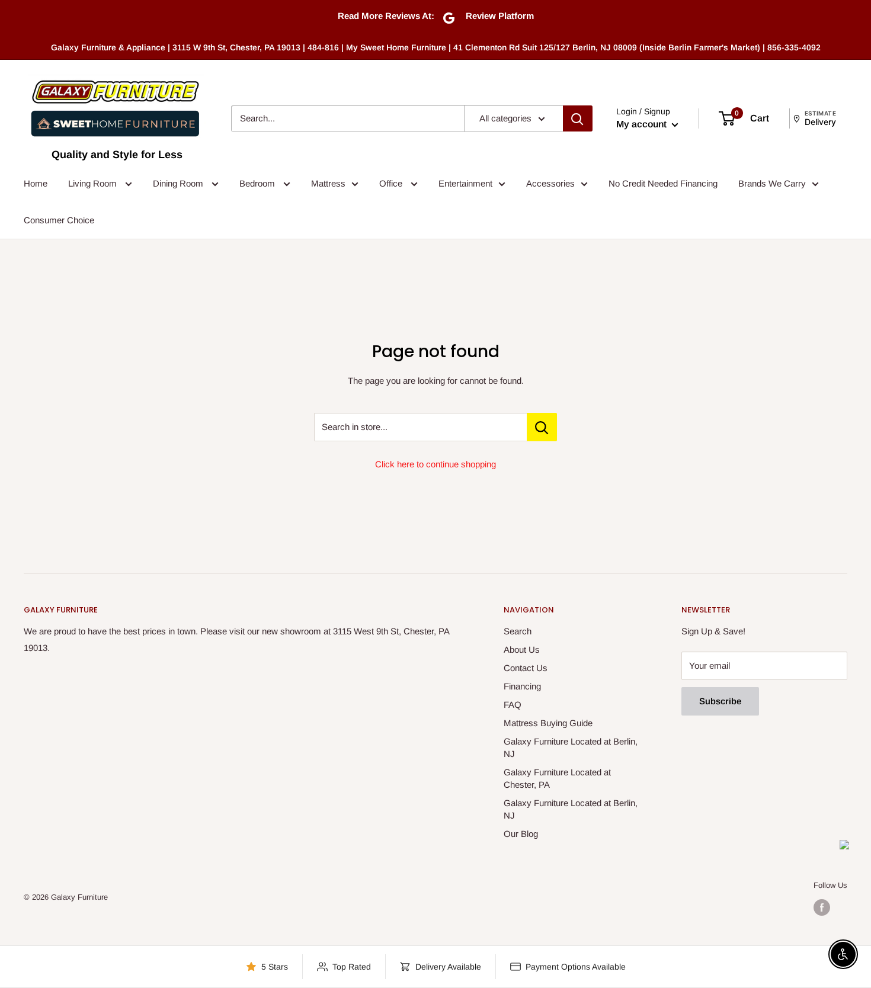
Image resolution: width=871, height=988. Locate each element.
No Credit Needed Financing (663, 183)
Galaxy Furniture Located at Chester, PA (557, 778)
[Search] (578, 118)
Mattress (328, 183)
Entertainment (465, 183)
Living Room (93, 183)
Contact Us (525, 668)
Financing (522, 686)
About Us (522, 649)
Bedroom (258, 183)
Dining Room (179, 183)
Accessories (550, 183)
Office (392, 183)
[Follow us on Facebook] (822, 907)
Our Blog (521, 834)
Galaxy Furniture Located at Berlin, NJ (571, 747)
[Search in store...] (542, 427)
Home (35, 183)
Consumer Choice (59, 220)
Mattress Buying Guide (548, 723)
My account (642, 124)
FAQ (512, 705)
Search (517, 631)
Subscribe (720, 701)
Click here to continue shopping (435, 464)
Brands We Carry (772, 183)
